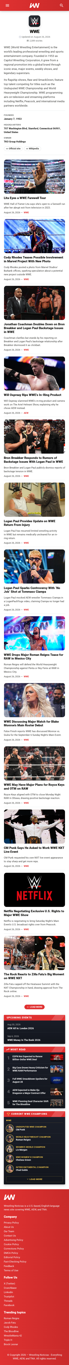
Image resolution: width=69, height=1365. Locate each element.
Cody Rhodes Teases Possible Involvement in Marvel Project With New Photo (33, 259)
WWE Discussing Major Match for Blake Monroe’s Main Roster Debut (31, 723)
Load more (36, 1007)
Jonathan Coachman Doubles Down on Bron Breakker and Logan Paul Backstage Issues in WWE (34, 328)
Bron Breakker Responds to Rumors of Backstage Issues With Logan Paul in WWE (33, 460)
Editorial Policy (12, 1257)
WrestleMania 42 (13, 1335)
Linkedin (8, 1292)
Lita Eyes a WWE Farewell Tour (25, 198)
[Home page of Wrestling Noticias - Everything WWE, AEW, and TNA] (34, 5)
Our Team (9, 1231)
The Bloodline (11, 1331)
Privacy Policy (11, 1222)
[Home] (9, 1198)
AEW (26, 413)
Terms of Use (11, 1270)
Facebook (9, 1305)
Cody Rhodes (11, 1327)
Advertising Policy (13, 1240)
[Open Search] (61, 5)
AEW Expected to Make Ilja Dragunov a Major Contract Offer (29, 1091)
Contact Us (10, 1235)
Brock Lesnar (11, 1344)
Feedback (9, 1266)
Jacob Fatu (10, 1322)
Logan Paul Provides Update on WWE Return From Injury (29, 523)
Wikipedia (34, 148)
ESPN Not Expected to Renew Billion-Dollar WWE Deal (27, 1058)
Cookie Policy (11, 1244)
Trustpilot (9, 1296)
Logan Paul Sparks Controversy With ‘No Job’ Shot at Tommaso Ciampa (32, 590)
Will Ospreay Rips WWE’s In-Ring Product (32, 395)
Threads (8, 1300)
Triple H (8, 1340)
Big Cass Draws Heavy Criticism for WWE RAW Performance (30, 1069)
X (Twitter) (9, 1283)
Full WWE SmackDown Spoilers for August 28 (30, 1080)
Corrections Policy (14, 1248)
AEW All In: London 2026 (20, 1028)
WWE (26, 212)
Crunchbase (10, 1287)
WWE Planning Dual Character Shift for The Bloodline (30, 1103)
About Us (9, 1227)
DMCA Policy (11, 1253)
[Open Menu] (7, 5)
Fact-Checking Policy (15, 1261)
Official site (15, 148)
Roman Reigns (11, 1318)
